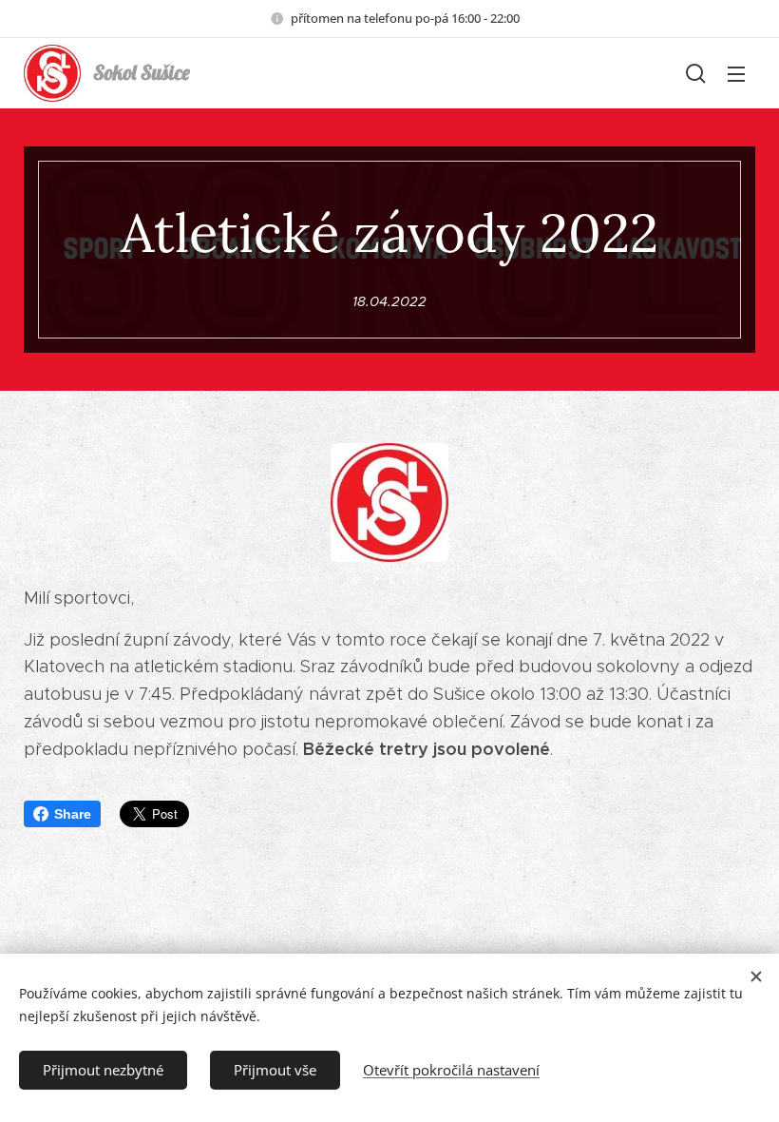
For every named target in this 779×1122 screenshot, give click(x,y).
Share (72, 814)
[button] (695, 73)
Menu (736, 73)
